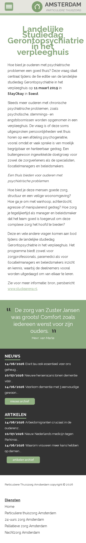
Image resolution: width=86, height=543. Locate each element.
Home (9, 506)
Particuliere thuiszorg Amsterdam (30, 513)
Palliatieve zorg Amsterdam (26, 526)
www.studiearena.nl (22, 289)
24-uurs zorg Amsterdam (24, 519)
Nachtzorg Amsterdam (22, 532)
